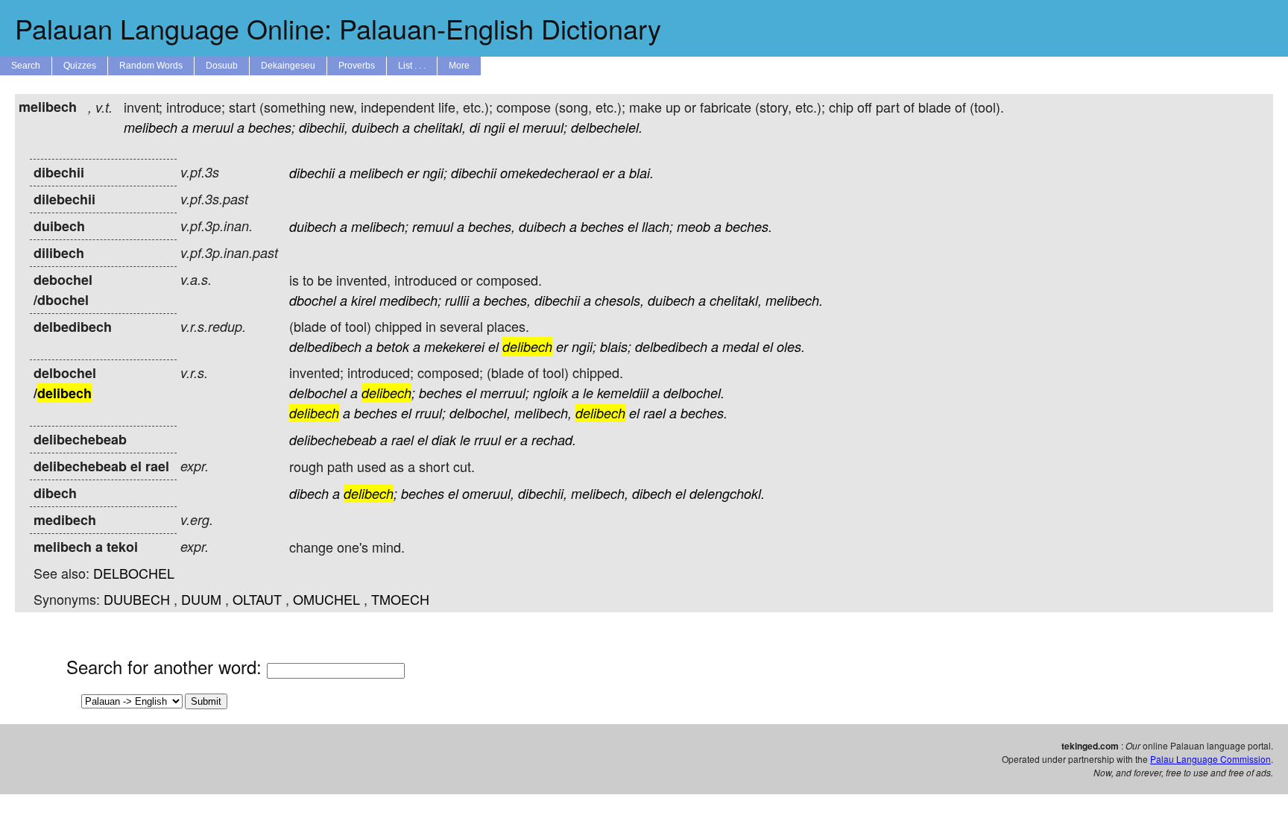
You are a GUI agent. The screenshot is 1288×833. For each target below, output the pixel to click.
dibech (309, 493)
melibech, (543, 412)
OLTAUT (257, 599)
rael (654, 412)
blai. (641, 172)
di (475, 127)
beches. (748, 226)
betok (392, 346)
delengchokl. (727, 493)
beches (602, 226)
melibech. (794, 300)
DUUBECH (137, 599)
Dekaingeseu (288, 65)
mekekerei (454, 346)
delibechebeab (332, 439)
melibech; (379, 226)
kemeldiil (622, 392)
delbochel (318, 392)
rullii (457, 300)
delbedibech (325, 346)
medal (740, 346)
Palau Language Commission (1210, 758)
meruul (212, 127)
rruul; (430, 412)
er (413, 172)
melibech (150, 127)
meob (693, 226)
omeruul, (488, 493)
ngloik (550, 392)
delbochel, (480, 412)
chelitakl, (440, 127)
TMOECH (400, 599)
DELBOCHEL (133, 572)
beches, (491, 226)
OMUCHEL (326, 599)
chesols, (619, 300)
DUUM (201, 599)
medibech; (410, 300)
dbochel (312, 300)
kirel (363, 300)
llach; (657, 226)
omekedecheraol (549, 172)
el (513, 127)
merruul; (504, 392)
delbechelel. (607, 127)
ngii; (435, 172)
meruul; (545, 127)
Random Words (151, 65)
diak (444, 439)
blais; (615, 346)
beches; (271, 127)
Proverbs (356, 65)
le (588, 392)
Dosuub (222, 65)
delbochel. (693, 392)
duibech (375, 127)
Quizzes (79, 65)
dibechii (312, 172)
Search (25, 65)
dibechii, (323, 127)
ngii (494, 127)
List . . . (412, 65)
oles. (791, 346)
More (459, 65)
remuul (432, 226)
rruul (487, 439)
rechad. (553, 439)
